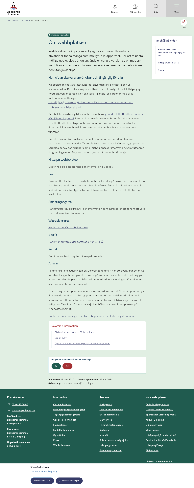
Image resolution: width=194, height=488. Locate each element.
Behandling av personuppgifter (69, 409)
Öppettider (59, 435)
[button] (115, 8)
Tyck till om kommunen (120, 409)
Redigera (104, 430)
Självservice (119, 419)
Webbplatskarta (61, 445)
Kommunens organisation (59, 35)
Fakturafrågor (60, 425)
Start (9, 20)
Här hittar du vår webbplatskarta (68, 227)
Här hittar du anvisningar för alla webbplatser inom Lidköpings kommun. (91, 316)
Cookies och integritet (64, 419)
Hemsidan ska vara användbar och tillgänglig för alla (171, 53)
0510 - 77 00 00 (20, 404)
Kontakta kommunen (64, 430)
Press (56, 440)
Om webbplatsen (62, 404)
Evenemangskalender (120, 450)
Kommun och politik (22, 20)
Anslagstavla (106, 404)
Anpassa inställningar (70, 481)
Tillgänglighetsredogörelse (66, 414)
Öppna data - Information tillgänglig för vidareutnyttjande (82, 344)
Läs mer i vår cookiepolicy (44, 472)
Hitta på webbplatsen (168, 63)
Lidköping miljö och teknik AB (161, 435)
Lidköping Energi (166, 445)
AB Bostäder (166, 450)
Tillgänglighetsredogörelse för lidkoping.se (75, 332)
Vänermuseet (152, 430)
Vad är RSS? (61, 338)
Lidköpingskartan (120, 445)
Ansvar (161, 70)
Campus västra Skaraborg (159, 409)
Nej (67, 366)
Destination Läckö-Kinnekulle (166, 440)
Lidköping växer (154, 425)
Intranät (117, 435)
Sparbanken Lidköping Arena (161, 414)
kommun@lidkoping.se (23, 410)
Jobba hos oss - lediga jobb (114, 440)
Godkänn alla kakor (42, 481)
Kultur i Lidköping (155, 419)
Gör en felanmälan (109, 414)
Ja (56, 366)
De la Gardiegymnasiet (157, 404)
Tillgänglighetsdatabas (120, 425)
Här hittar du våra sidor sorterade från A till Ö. (76, 242)
